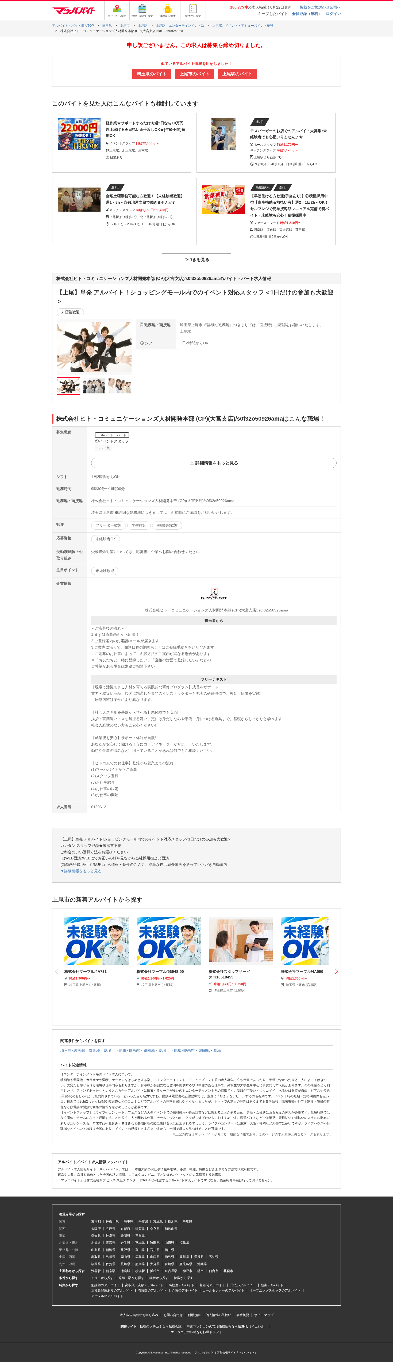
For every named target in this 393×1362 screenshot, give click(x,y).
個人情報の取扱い (218, 1315)
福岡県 (96, 1264)
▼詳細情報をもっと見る (81, 871)
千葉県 (143, 1221)
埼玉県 (128, 1221)
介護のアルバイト (185, 1290)
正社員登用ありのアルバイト (112, 1290)
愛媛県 (199, 1257)
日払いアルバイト (243, 1285)
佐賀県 (110, 1264)
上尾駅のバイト (237, 74)
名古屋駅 (171, 1271)
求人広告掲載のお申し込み (139, 1315)
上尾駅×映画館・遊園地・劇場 (195, 1050)
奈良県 (155, 1229)
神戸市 (187, 1271)
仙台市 (213, 1271)
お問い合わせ (173, 1315)
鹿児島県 (185, 1264)
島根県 (110, 1257)
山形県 (169, 1243)
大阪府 (96, 1229)
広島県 (140, 1257)
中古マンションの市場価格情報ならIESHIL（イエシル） (227, 1326)
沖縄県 (202, 1264)
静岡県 (125, 1236)
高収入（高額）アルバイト (144, 1285)
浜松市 (155, 1271)
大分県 (155, 1264)
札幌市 (228, 1271)
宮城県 (140, 1243)
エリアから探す (102, 1278)
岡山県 (125, 1257)
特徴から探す (183, 1278)
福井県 (169, 1250)
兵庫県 (110, 1229)
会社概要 (242, 1315)
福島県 (184, 1243)
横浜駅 (140, 1271)
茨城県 (158, 1221)
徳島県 (169, 1257)
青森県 (110, 1243)
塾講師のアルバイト (105, 1285)
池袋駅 (125, 1271)
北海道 (96, 1243)
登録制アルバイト (212, 1285)
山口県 (155, 1257)
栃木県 (173, 1221)
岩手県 (125, 1243)
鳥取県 (96, 1257)
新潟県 (110, 1250)
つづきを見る (196, 259)
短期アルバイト (272, 1285)
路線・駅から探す (131, 1278)
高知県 (213, 1257)
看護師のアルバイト (152, 1290)
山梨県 (96, 1250)
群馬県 (187, 1221)
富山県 (140, 1250)
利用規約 (194, 1315)
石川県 (155, 1250)
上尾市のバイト (195, 74)
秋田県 (155, 1243)
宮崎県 (169, 1264)
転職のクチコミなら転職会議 (161, 1326)
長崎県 (125, 1264)
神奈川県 (112, 1221)
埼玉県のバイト (152, 74)
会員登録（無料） (307, 13)
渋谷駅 (96, 1271)
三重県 (140, 1236)
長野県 (125, 1250)
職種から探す (159, 1278)
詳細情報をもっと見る (216, 463)
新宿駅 (110, 1271)
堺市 (200, 1271)
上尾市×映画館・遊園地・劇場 (140, 1050)
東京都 (96, 1221)
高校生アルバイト (181, 1285)
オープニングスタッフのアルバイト (275, 1290)
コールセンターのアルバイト (223, 1290)
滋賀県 (140, 1229)
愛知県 (96, 1236)
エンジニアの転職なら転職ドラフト (196, 1332)
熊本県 (140, 1264)
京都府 (125, 1229)
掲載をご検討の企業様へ (320, 7)
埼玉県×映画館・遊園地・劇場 (85, 1050)
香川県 (184, 1257)
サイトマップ (263, 1315)
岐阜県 (110, 1236)
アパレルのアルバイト (107, 1296)
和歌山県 (171, 1229)
